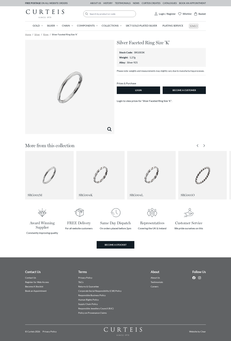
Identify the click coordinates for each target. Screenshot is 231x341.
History (108, 3)
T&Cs (80, 282)
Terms (82, 272)
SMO (193, 26)
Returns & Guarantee (88, 286)
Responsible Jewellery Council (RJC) (96, 308)
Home (28, 34)
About (155, 272)
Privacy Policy (85, 277)
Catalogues (170, 3)
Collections (110, 25)
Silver (51, 25)
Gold (36, 25)
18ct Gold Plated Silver (141, 25)
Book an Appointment (192, 3)
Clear (203, 331)
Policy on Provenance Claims (92, 312)
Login (138, 90)
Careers (154, 286)
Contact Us (33, 272)
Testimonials (122, 3)
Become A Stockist (34, 286)
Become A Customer (184, 90)
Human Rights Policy (88, 299)
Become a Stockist (115, 244)
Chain (66, 25)
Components (86, 25)
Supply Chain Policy (88, 304)
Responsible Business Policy (92, 295)
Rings (46, 34)
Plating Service (172, 25)
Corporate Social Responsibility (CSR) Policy (99, 291)
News (136, 3)
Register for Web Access (37, 282)
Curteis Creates (151, 3)
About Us (95, 3)
